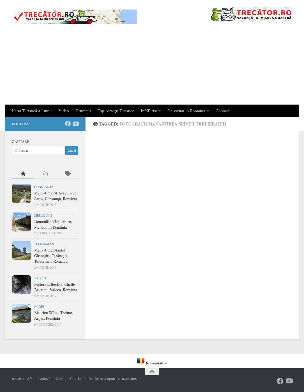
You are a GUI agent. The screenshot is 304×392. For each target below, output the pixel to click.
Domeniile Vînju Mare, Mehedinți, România (53, 224)
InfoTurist (149, 110)
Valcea (40, 278)
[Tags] (67, 173)
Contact (222, 110)
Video (63, 110)
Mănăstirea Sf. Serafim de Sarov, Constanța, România (55, 195)
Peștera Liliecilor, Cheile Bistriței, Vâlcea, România (55, 287)
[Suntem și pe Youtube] (75, 123)
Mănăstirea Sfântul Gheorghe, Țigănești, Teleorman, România (51, 255)
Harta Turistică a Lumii (32, 110)
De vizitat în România (186, 110)
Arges (39, 306)
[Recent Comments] (45, 173)
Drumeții (83, 110)
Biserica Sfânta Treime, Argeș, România (53, 315)
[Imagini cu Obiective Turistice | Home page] (74, 17)
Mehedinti (43, 215)
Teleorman (44, 244)
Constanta (43, 186)
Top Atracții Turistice (116, 110)
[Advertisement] (152, 69)
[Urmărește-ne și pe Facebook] (68, 123)
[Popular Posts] (23, 173)
